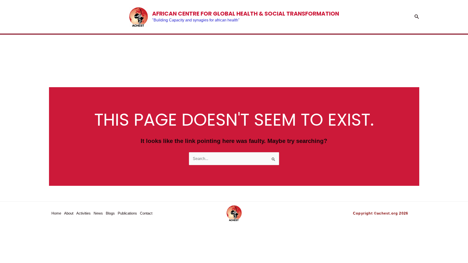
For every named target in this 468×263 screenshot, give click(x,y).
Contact (356, 53)
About (138, 53)
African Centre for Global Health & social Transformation (245, 14)
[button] (416, 16)
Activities (179, 53)
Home (106, 53)
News (218, 53)
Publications (298, 53)
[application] (326, 53)
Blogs (251, 53)
